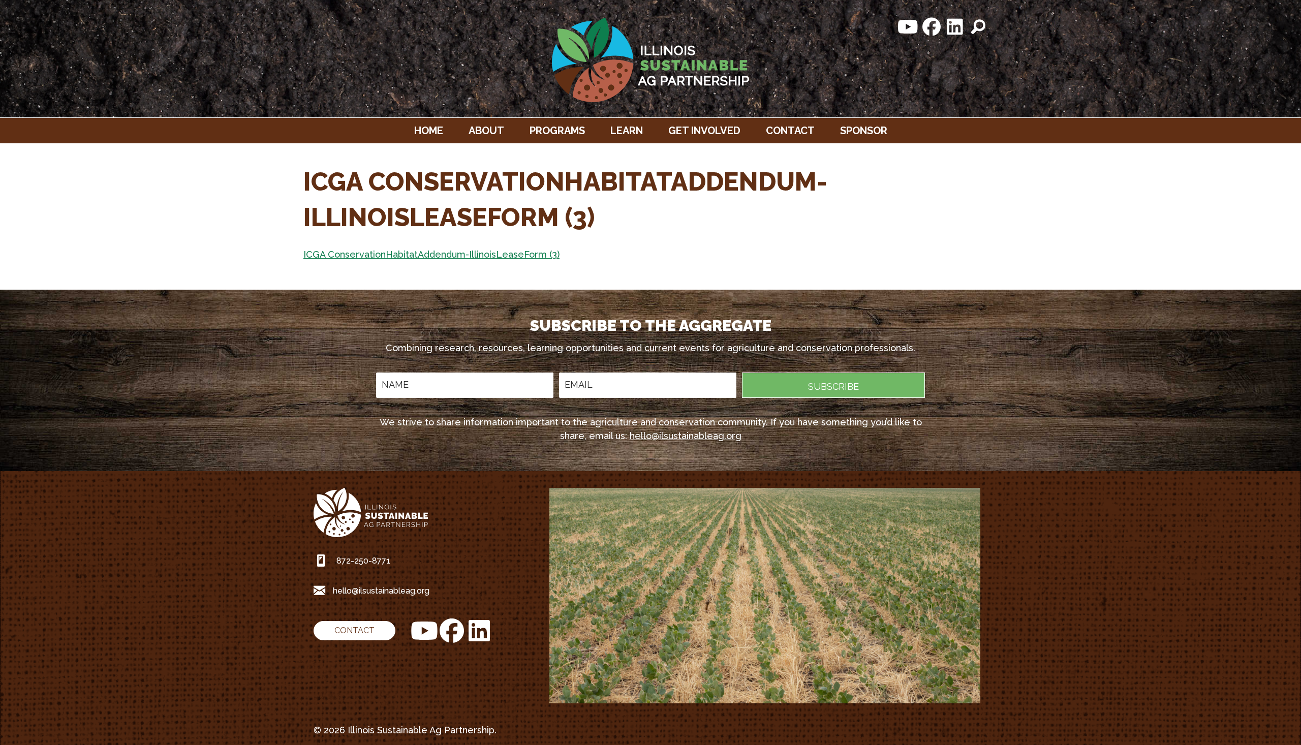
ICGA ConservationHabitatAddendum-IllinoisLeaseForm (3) (431, 254)
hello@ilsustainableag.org (685, 435)
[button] (908, 27)
